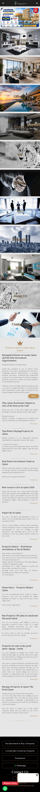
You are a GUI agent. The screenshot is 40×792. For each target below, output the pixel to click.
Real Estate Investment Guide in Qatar (18, 462)
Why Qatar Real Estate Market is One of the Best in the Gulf (18, 404)
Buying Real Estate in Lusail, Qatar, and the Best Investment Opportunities (19, 358)
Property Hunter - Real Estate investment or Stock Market (17, 548)
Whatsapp (21, 765)
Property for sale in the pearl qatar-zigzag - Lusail (16, 647)
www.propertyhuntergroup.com (20, 785)
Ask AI (33, 396)
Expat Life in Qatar (11, 512)
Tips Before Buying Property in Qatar (17, 432)
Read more (34, 424)
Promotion (20, 758)
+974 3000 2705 (20, 783)
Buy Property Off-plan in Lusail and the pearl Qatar (20, 617)
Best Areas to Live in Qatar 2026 (18, 487)
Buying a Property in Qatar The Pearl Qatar (17, 688)
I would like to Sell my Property (20, 751)
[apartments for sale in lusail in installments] (20, 17)
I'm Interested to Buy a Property (20, 743)
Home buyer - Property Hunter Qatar (17, 589)
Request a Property (11, 783)
